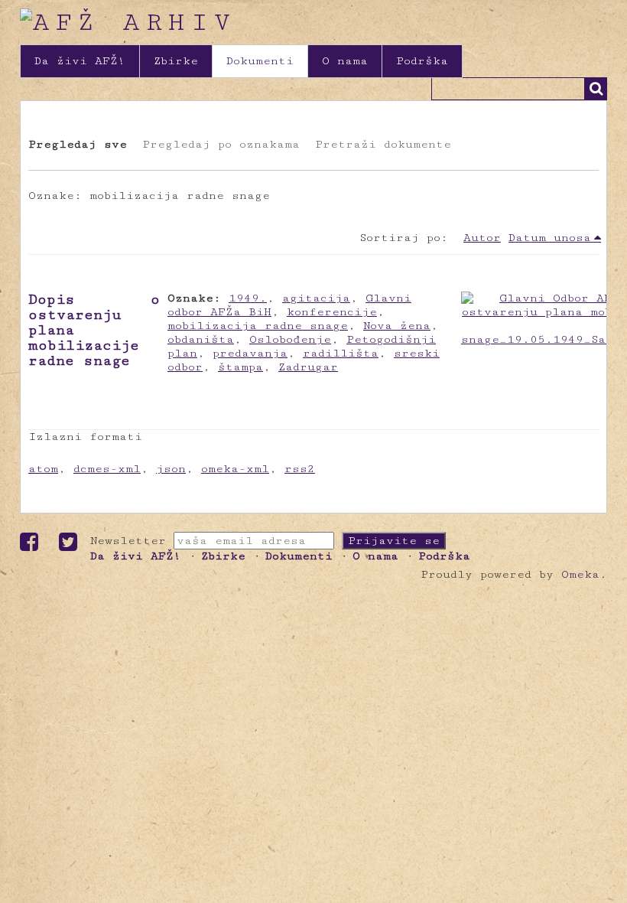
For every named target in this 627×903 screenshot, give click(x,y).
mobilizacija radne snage (257, 325)
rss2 (299, 468)
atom (43, 468)
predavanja (250, 353)
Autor (482, 237)
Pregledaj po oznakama (221, 144)
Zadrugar (308, 366)
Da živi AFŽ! (79, 60)
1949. (248, 298)
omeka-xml (235, 468)
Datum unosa (549, 237)
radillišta (340, 353)
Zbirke (176, 60)
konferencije (332, 311)
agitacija (316, 298)
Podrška (422, 60)
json (171, 468)
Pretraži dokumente (383, 144)
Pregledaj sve (77, 144)
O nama (345, 60)
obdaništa (200, 339)
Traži (595, 88)
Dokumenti (260, 60)
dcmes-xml (107, 468)
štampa (240, 366)
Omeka (580, 574)
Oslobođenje (290, 339)
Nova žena (396, 325)
